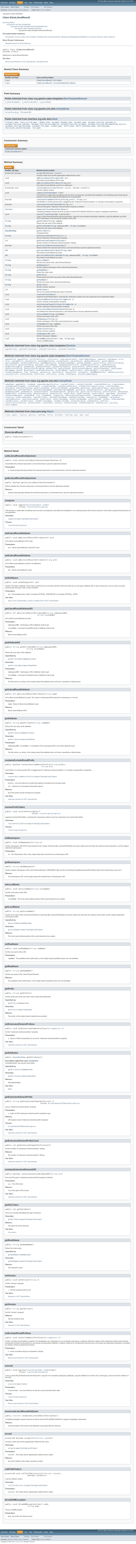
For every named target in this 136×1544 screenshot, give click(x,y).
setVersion (41, 329)
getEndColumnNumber (66, 363)
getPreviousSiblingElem (34, 369)
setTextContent (34, 403)
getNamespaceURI (12, 392)
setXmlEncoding (70, 403)
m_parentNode (45, 102)
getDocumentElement (100, 388)
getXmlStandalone (40, 394)
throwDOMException (44, 339)
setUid (61, 374)
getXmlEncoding (24, 394)
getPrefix (41, 275)
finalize (23, 415)
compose (40, 193)
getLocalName (42, 260)
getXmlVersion (56, 394)
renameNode (103, 397)
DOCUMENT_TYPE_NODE (40, 126)
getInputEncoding (112, 390)
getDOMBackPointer (48, 363)
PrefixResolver (42, 37)
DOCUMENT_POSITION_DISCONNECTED (45, 124)
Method (26, 10)
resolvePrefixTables (45, 294)
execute (40, 214)
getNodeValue (26, 392)
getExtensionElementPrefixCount (51, 241)
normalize (9, 397)
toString (68, 415)
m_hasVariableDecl (30, 102)
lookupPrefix (116, 395)
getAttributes (43, 231)
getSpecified (73, 392)
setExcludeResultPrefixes (48, 299)
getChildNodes (108, 361)
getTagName (10, 370)
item (26, 372)
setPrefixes (39, 374)
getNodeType (29, 367)
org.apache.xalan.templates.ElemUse (28, 28)
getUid (19, 370)
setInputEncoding (77, 401)
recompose (33, 372)
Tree (30, 3)
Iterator (9, 209)
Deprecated (38, 3)
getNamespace (42, 265)
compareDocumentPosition (47, 384)
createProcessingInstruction (91, 386)
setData (106, 399)
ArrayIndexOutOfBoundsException (64, 1103)
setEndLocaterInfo (115, 372)
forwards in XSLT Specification (19, 1296)
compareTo (101, 359)
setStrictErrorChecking (15, 403)
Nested (10, 10)
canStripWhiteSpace (87, 359)
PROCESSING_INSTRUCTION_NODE (17, 128)
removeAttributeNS (76, 397)
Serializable (9, 37)
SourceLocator (20, 37)
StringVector (65, 299)
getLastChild (10, 365)
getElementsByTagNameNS (64, 390)
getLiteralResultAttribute (48, 250)
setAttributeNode (60, 399)
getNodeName (42, 270)
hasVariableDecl (91, 370)
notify (50, 415)
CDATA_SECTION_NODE (28, 122)
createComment (118, 384)
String (63, 183)
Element (100, 37)
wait (76, 415)
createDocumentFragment (15, 386)
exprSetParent (76, 361)
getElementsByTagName (42, 390)
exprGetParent (62, 361)
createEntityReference (67, 386)
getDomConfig (10, 390)
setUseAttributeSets (47, 349)
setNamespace (42, 319)
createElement (34, 386)
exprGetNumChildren (46, 361)
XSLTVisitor (48, 173)
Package (12, 3)
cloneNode (31, 384)
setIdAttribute (11, 401)
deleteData (10, 388)
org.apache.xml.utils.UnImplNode (19, 24)
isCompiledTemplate (13, 372)
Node (106, 37)
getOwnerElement (41, 392)
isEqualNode (29, 395)
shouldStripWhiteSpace (87, 374)
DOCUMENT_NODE (80, 122)
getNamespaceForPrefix (69, 365)
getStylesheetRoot (101, 369)
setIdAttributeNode (43, 401)
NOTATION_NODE (103, 126)
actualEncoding (11, 112)
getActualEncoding (24, 388)
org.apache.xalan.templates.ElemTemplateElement (29, 26)
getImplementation (95, 390)
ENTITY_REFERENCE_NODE (85, 126)
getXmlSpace (29, 370)
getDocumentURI (116, 388)
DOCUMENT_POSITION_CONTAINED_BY (102, 122)
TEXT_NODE (36, 128)
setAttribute (45, 399)
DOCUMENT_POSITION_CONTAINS (17, 124)
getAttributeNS (43, 226)
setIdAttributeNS (61, 401)
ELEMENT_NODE (56, 126)
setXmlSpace (42, 334)
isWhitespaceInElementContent (78, 395)
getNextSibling (108, 365)
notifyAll (59, 415)
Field (15, 10)
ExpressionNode (54, 37)
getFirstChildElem (115, 363)
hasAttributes (98, 394)
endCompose (112, 359)
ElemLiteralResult (13, 152)
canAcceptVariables (68, 359)
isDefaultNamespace (13, 395)
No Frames (35, 7)
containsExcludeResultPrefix (49, 200)
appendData (20, 384)
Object (50, 411)
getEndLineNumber (84, 363)
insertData (121, 394)
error (121, 359)
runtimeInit (83, 372)
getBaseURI (74, 388)
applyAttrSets (11, 349)
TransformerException (37, 507)
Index (46, 3)
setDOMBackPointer (98, 372)
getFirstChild (100, 363)
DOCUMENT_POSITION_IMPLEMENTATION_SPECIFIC (107, 124)
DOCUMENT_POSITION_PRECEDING (17, 126)
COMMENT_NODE (44, 122)
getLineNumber (51, 365)
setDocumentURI (117, 399)
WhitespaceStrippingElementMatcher (74, 37)
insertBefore (105, 370)
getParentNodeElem (108, 367)
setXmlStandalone (86, 403)
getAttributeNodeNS (59, 388)
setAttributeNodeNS (77, 399)
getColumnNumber (12, 363)
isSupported (58, 395)
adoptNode (9, 384)
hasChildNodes (62, 370)
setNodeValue (92, 401)
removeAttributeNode (58, 397)
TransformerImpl (51, 214)
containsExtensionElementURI (49, 204)
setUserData (47, 403)
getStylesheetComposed (82, 369)
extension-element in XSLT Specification (22, 799)
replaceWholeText (12, 399)
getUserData (123, 392)
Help (51, 3)
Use (25, 3)
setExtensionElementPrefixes (49, 304)
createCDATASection (102, 384)
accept (39, 173)
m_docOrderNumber (12, 102)
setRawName (41, 324)
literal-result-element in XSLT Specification (20, 62)
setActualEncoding (30, 399)
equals (14, 415)
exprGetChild (30, 361)
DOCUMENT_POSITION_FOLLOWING (73, 124)
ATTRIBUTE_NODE (11, 122)
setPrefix (104, 401)
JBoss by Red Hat (17, 1541)
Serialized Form (42, 62)
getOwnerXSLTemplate (61, 367)
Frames (26, 7)
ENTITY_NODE (69, 126)
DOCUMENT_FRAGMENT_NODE (62, 122)
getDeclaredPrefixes (30, 363)
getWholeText (10, 394)
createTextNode (112, 386)
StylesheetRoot (50, 193)
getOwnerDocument (43, 367)
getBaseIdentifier (92, 361)
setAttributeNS (94, 399)
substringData (11, 405)
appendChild (10, 359)
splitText (113, 403)
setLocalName (42, 314)
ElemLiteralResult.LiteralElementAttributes (56, 83)
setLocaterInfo (11, 374)
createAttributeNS (84, 384)
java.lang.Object (8, 22)
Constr (20, 10)
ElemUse (15, 52)
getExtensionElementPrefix (48, 236)
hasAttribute (69, 394)
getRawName (41, 280)
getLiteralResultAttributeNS (49, 255)
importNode (110, 394)
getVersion (41, 285)
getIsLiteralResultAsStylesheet (51, 245)
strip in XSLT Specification (17, 601)
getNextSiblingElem (13, 367)
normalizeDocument (23, 397)
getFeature (80, 390)
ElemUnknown (25, 43)
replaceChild (57, 372)
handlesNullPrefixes (45, 370)
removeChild (45, 372)
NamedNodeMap (10, 231)
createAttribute (67, 384)
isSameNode (46, 395)
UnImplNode (62, 109)
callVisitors (52, 359)
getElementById (24, 390)
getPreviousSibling (13, 369)
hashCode (41, 415)
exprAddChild (17, 361)
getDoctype (85, 388)
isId (38, 395)
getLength (39, 365)
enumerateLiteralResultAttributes (51, 209)
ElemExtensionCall (12, 43)
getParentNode (92, 367)
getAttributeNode (41, 388)
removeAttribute (40, 397)
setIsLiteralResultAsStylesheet (51, 309)
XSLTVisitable (31, 37)
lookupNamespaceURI (101, 395)
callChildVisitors (44, 188)
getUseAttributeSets (28, 349)
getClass (32, 415)
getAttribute (42, 221)
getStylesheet (64, 369)
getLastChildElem (25, 365)
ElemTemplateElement (75, 98)
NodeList (111, 37)
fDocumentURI (25, 112)
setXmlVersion (101, 403)
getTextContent (109, 392)
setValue (58, 403)
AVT (62, 178)
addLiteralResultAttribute (48, 178)
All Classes (48, 7)
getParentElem (78, 367)
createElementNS (49, 386)
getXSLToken (42, 290)
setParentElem (26, 374)
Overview (4, 3)
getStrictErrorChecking (91, 392)
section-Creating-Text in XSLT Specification (43, 601)
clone (7, 415)
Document (92, 37)
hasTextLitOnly (75, 370)
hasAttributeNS (83, 394)
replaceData (114, 397)
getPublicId (51, 369)
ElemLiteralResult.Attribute (49, 80)
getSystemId (116, 369)
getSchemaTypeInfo (58, 392)
